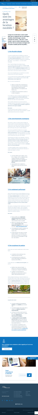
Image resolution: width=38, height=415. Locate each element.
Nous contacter (34, 3)
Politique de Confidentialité (32, 412)
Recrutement (8, 0)
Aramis (27, 392)
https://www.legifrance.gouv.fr (21, 226)
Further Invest (28, 391)
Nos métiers (13, 3)
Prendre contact (7, 348)
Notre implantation (18, 3)
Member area (34, 0)
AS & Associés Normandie (18, 395)
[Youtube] (7, 401)
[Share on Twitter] (34, 39)
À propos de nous (9, 3)
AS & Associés (5, 7)
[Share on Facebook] (34, 37)
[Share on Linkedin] (34, 41)
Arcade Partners (28, 395)
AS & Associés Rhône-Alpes (18, 396)
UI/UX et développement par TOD (28, 410)
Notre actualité (29, 3)
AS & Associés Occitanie (17, 392)
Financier (15, 7)
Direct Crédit (28, 394)
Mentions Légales (16, 412)
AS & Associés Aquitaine (18, 391)
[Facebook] (3, 401)
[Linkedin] (10, 401)
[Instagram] (12, 401)
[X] (5, 401)
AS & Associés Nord (17, 394)
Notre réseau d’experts (24, 3)
